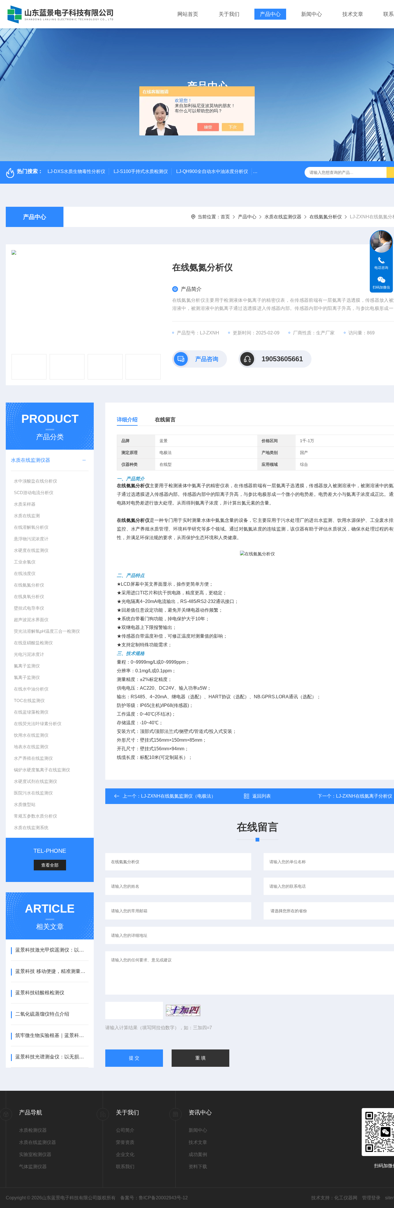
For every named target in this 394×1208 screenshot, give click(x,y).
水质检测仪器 (33, 1130)
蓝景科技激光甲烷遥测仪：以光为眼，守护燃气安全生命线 (51, 950)
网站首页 (187, 14)
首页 (225, 216)
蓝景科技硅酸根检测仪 (39, 992)
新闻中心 (311, 14)
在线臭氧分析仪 (29, 596)
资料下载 (198, 1166)
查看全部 (50, 865)
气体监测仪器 (33, 1166)
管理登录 (371, 1197)
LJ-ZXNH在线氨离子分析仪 (364, 796)
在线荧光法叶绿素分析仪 (37, 723)
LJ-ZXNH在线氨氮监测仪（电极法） (178, 796)
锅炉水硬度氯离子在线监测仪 (42, 769)
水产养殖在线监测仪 (33, 758)
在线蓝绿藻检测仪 (31, 712)
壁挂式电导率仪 (29, 608)
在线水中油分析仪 (31, 688)
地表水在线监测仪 (31, 746)
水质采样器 (24, 504)
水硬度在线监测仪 (31, 550)
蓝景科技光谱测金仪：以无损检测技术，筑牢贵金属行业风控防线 (51, 1057)
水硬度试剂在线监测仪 (35, 781)
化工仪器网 (345, 1197)
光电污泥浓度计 (29, 654)
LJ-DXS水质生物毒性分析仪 (76, 171)
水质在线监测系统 (31, 827)
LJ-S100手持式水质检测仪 (141, 171)
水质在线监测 (27, 515)
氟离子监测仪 (27, 665)
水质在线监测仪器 (282, 216)
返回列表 (261, 796)
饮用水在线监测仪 (31, 735)
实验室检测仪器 (35, 1154)
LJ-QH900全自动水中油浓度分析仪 (212, 171)
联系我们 (125, 1166)
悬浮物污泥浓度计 (31, 538)
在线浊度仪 (24, 573)
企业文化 (125, 1154)
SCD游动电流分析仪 (33, 492)
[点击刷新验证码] (183, 1010)
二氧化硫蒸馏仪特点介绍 (42, 1014)
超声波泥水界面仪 (31, 619)
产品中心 (270, 14)
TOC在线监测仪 (29, 700)
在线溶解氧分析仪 (31, 527)
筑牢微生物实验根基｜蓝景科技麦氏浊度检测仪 (51, 1035)
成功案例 (198, 1154)
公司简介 (125, 1130)
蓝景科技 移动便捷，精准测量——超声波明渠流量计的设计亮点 (51, 971)
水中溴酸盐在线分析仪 (35, 481)
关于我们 (229, 14)
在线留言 (165, 419)
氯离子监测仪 (27, 677)
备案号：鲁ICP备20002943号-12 (154, 1197)
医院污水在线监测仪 (33, 792)
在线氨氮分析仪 (325, 216)
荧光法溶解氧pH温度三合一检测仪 (47, 631)
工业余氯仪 (24, 561)
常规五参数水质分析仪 (35, 816)
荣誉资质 (125, 1142)
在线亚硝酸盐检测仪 (33, 642)
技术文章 (352, 14)
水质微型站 (24, 804)
